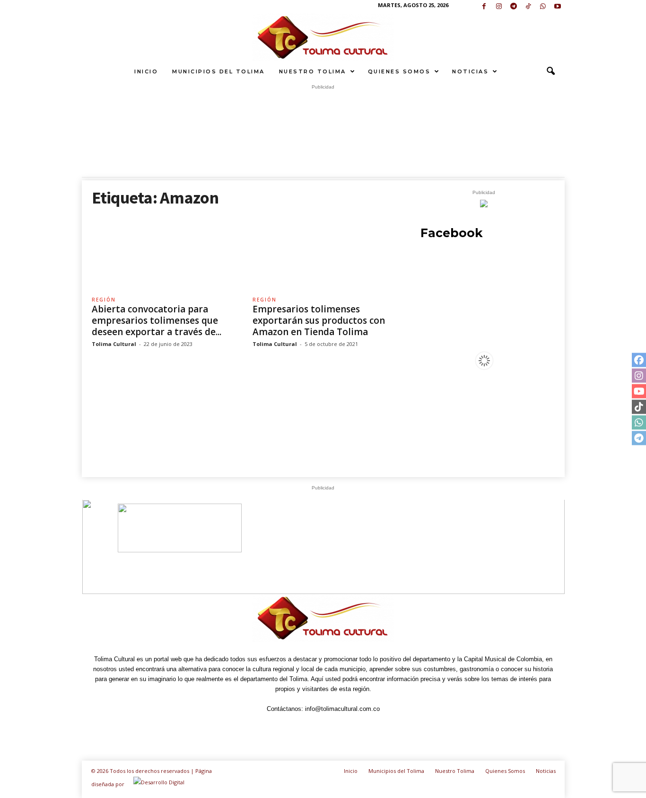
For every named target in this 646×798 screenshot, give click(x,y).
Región (104, 299)
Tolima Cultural (114, 343)
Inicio (146, 71)
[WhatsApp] (543, 7)
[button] (550, 71)
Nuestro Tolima (312, 71)
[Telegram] (513, 7)
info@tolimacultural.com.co (342, 708)
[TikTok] (528, 7)
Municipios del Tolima (218, 71)
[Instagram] (499, 7)
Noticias (470, 71)
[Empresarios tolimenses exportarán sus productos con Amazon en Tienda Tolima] (323, 253)
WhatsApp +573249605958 (470, 554)
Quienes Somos (399, 71)
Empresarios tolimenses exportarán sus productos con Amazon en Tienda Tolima (319, 320)
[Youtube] (557, 7)
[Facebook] (484, 7)
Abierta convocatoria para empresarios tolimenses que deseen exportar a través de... (156, 320)
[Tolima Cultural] (323, 37)
